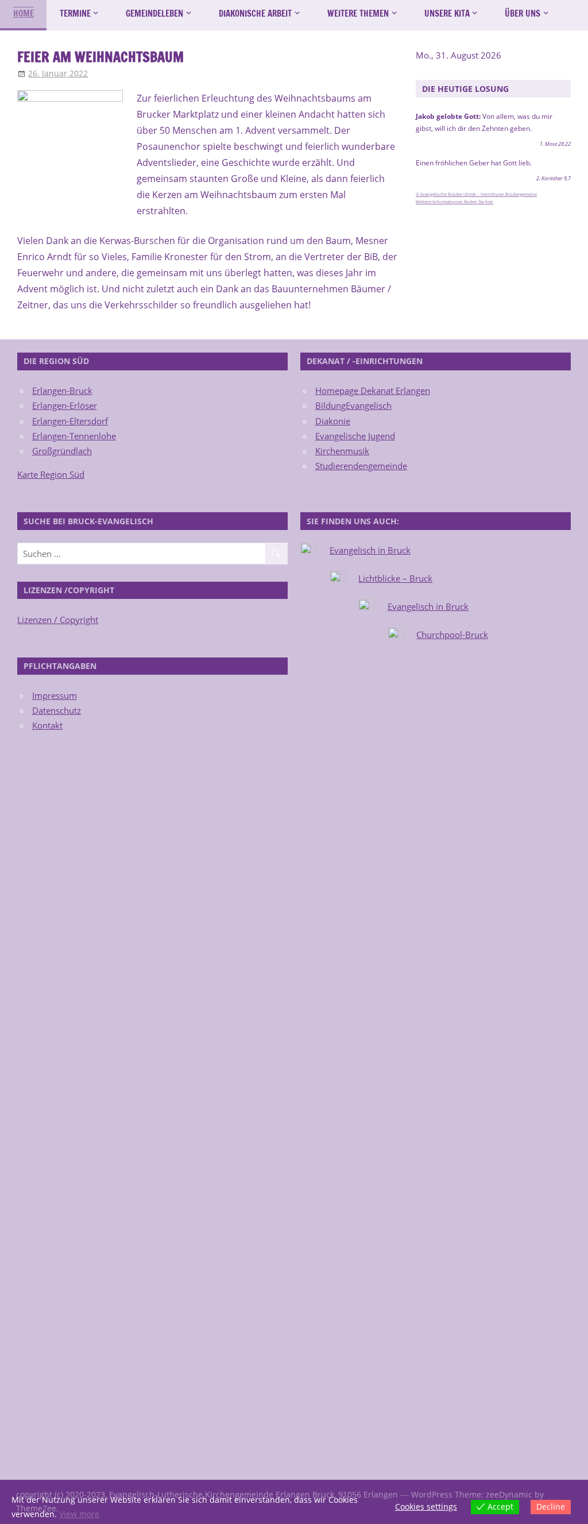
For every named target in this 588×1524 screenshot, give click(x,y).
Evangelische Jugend (355, 436)
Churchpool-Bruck (452, 634)
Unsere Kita (447, 13)
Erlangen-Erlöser (64, 405)
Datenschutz (56, 710)
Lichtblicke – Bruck (395, 578)
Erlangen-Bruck (62, 390)
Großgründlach (62, 451)
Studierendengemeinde (361, 465)
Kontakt (47, 725)
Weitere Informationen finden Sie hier (454, 201)
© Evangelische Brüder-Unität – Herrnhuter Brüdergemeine (476, 194)
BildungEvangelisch (353, 405)
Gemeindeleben (154, 13)
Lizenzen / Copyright (57, 619)
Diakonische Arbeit (255, 13)
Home (23, 13)
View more (79, 1513)
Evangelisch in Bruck (370, 550)
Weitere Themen (358, 13)
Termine (75, 13)
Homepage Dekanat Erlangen (372, 390)
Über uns (522, 13)
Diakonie (332, 421)
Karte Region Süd (50, 474)
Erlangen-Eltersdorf (70, 421)
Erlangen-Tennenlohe (74, 436)
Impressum (54, 695)
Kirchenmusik (342, 451)
